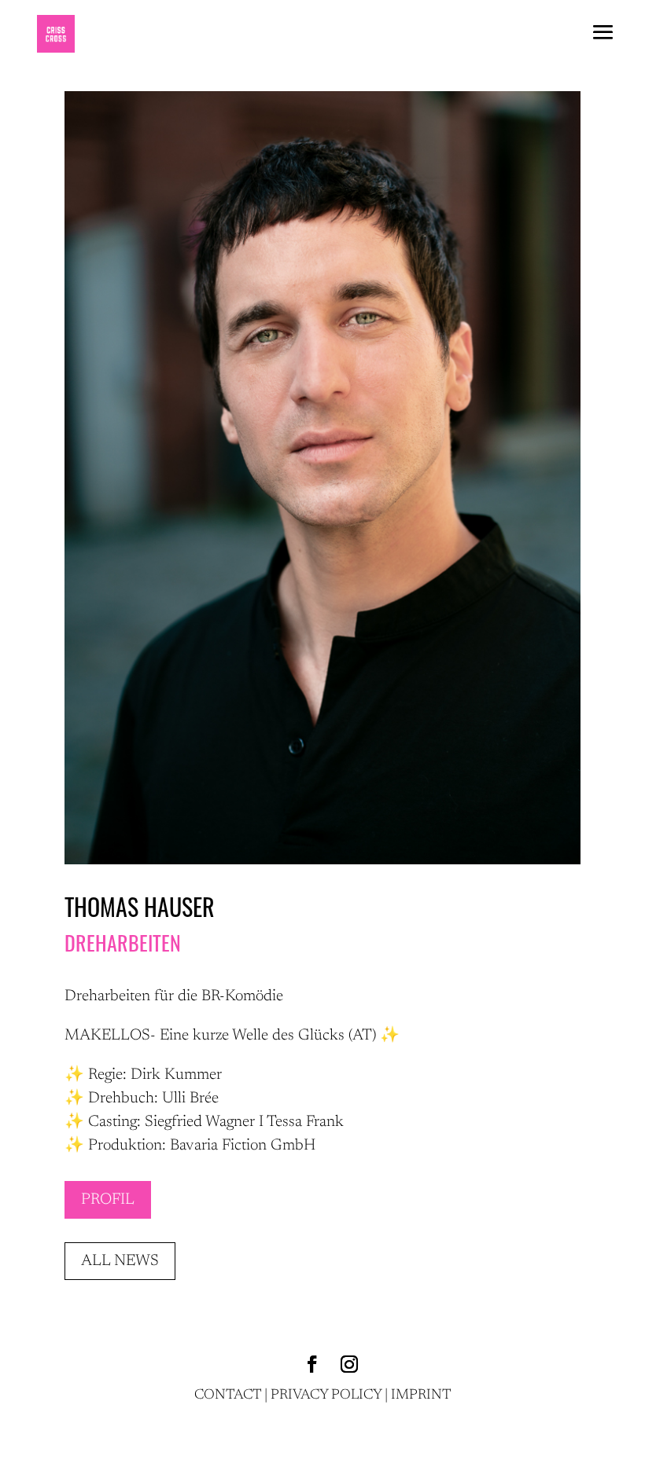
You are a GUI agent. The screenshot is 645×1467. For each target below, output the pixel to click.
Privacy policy (326, 1395)
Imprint (421, 1395)
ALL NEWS (120, 1261)
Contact (227, 1395)
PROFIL (108, 1200)
